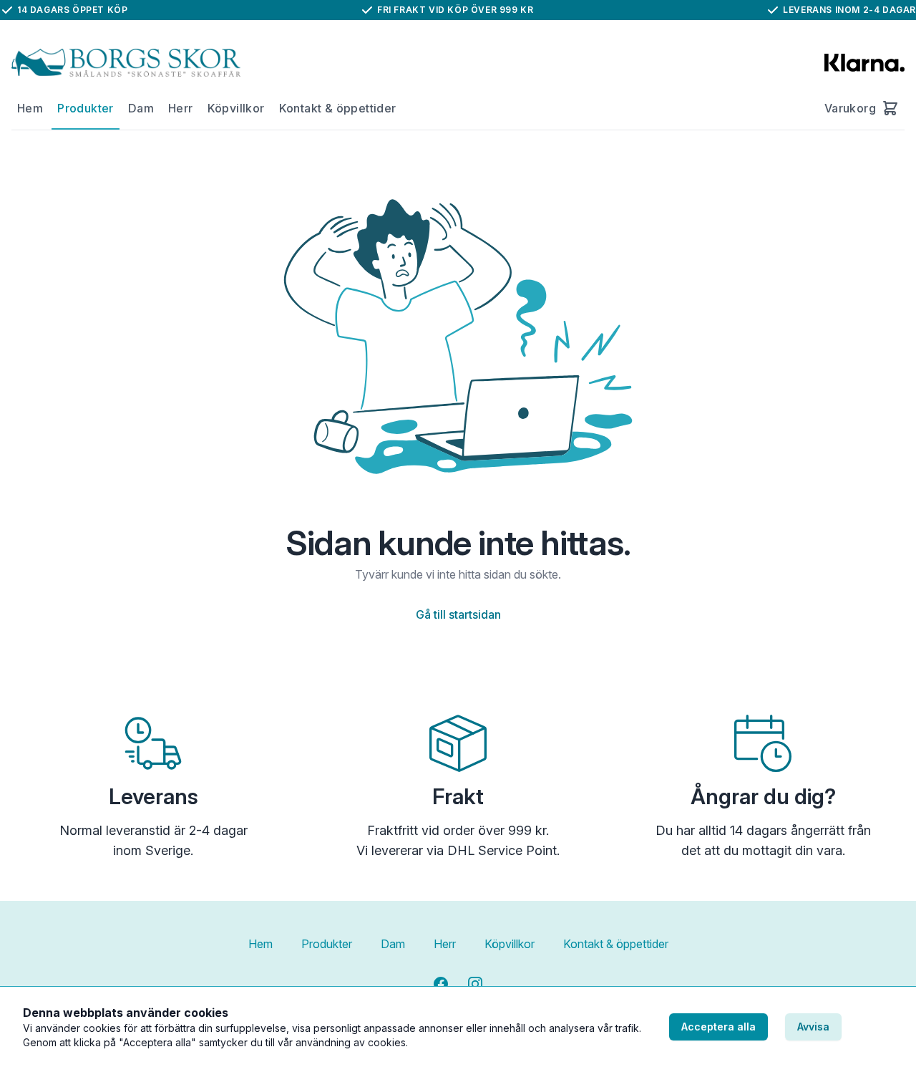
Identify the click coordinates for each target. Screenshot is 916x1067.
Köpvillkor (236, 108)
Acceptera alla (718, 1026)
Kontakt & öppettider (337, 108)
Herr (180, 108)
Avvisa (813, 1026)
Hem (30, 108)
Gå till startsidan (458, 614)
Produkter (85, 108)
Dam (141, 108)
